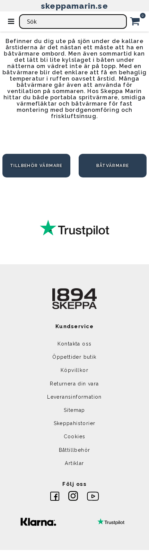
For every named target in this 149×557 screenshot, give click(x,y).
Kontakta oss (75, 344)
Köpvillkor (74, 370)
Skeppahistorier (75, 423)
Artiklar (74, 463)
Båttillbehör (74, 450)
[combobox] (73, 21)
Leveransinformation (74, 397)
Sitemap (74, 410)
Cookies (75, 436)
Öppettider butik (74, 357)
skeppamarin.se (74, 5)
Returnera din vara (74, 383)
